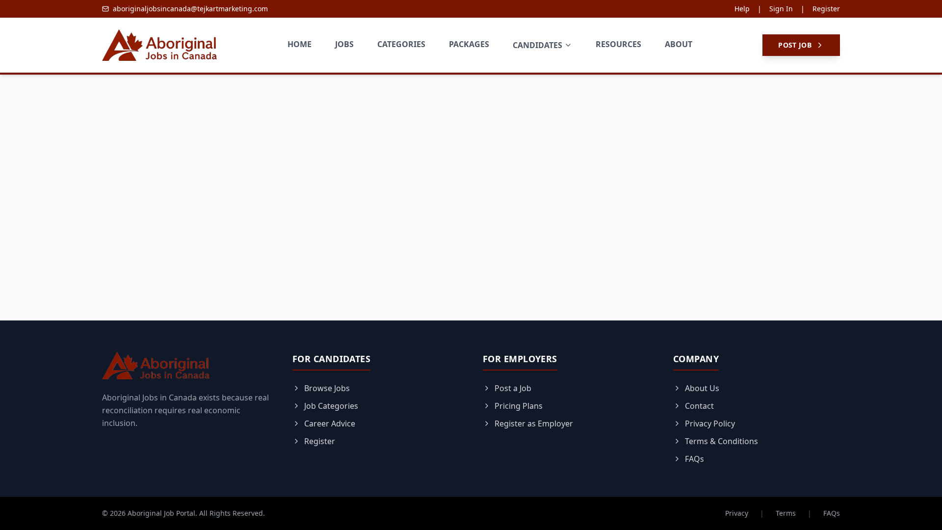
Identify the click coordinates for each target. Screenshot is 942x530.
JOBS (344, 44)
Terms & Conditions (721, 441)
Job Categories (331, 405)
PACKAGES (469, 44)
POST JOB (794, 45)
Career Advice (329, 423)
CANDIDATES (537, 45)
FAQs (694, 458)
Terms (786, 513)
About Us (702, 388)
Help (742, 8)
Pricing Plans (519, 405)
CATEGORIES (401, 44)
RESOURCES (618, 44)
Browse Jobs (327, 388)
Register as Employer (534, 423)
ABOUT (678, 44)
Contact (699, 405)
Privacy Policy (710, 423)
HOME (300, 44)
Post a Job (513, 388)
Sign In (781, 8)
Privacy (736, 513)
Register (826, 8)
